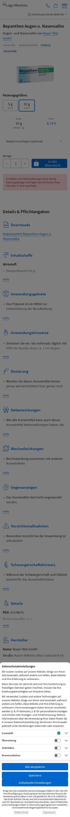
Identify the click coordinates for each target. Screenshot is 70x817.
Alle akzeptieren (35, 767)
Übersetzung (9, 740)
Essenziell (7, 733)
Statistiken (8, 748)
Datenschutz (21, 812)
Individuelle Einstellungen (35, 782)
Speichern (35, 775)
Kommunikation (11, 755)
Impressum (49, 812)
